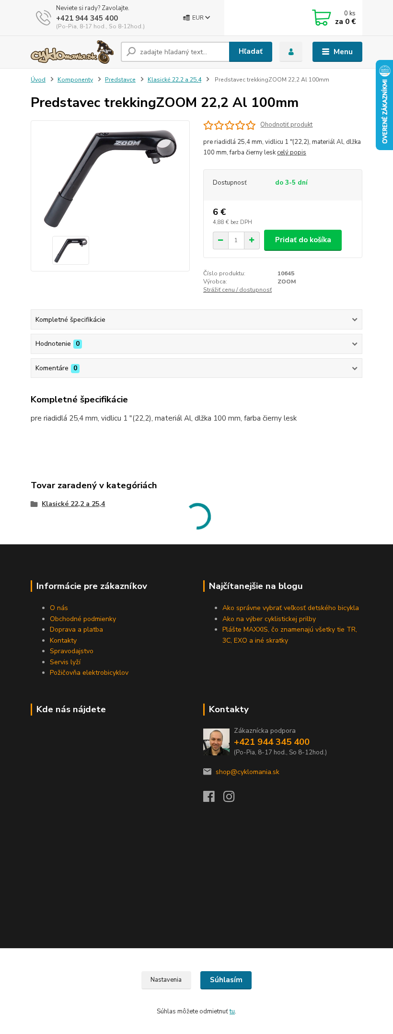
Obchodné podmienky (83, 618)
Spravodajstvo (71, 651)
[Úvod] (72, 52)
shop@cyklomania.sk (247, 771)
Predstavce (120, 79)
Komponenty (75, 79)
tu (232, 1011)
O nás (59, 607)
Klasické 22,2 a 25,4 (174, 79)
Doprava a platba (76, 629)
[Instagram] (233, 799)
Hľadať (251, 51)
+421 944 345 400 (87, 18)
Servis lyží (65, 662)
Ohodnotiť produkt (286, 125)
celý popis (291, 152)
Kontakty (63, 640)
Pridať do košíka (303, 240)
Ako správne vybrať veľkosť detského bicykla (290, 607)
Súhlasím (226, 980)
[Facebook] (213, 799)
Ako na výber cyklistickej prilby (269, 618)
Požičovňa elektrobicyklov (89, 672)
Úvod (38, 79)
